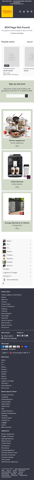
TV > (2, 365)
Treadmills (4, 397)
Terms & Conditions (7, 306)
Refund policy (5, 323)
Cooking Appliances (7, 450)
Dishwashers (5, 446)
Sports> (4, 376)
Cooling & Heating (7, 457)
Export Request (6, 313)
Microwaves (5, 448)
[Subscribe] (26, 95)
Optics (3, 425)
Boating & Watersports (8, 413)
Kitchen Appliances (7, 434)
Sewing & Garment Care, (9, 452)
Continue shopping (17, 33)
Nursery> (4, 372)
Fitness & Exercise (7, 395)
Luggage (4, 422)
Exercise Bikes (6, 402)
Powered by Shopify (6, 476)
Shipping (4, 309)
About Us (4, 299)
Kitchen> (4, 378)
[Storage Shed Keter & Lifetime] (17, 207)
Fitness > (4, 369)
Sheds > (4, 367)
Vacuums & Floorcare (8, 455)
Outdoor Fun (5, 420)
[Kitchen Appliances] (17, 124)
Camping (4, 415)
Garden (3, 374)
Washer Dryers (6, 441)
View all (30, 42)
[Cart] (28, 11)
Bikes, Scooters (6, 427)
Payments (4, 318)
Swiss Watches (6, 385)
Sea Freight (5, 316)
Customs (4, 311)
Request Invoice (6, 325)
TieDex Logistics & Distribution (11, 295)
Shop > (3, 360)
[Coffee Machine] (17, 165)
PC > (2, 362)
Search (3, 297)
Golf (2, 409)
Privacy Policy (5, 304)
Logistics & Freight (7, 381)
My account (5, 327)
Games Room (5, 404)
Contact (4, 302)
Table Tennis (5, 406)
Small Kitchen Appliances (9, 462)
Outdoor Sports (6, 418)
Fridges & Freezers (7, 436)
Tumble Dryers (6, 443)
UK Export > (5, 383)
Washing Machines (7, 439)
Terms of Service (6, 320)
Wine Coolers (5, 459)
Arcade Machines (7, 411)
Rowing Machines (7, 399)
